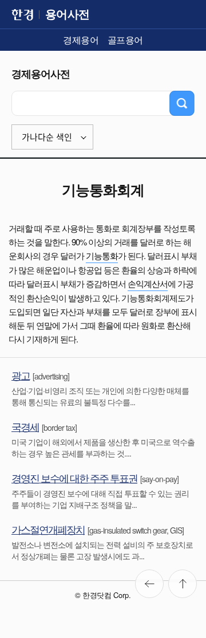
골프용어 (125, 39)
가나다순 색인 (47, 137)
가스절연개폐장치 (48, 529)
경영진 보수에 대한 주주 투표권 (74, 477)
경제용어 (80, 39)
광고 (20, 375)
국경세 (25, 426)
